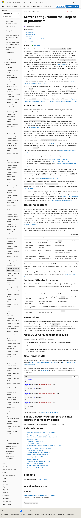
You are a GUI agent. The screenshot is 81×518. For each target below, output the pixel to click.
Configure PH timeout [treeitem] (12, 331)
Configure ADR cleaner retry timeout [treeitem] (13, 90)
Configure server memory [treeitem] (11, 393)
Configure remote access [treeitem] (11, 360)
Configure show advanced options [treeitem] (11, 408)
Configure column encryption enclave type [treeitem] (13, 162)
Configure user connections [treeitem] (11, 437)
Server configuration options (49, 412)
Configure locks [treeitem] (11, 265)
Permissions (28, 36)
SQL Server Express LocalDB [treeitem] (11, 48)
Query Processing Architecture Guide (38, 452)
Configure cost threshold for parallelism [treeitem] (11, 181)
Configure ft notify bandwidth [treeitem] (12, 247)
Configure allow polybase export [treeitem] (11, 115)
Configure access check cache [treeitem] (13, 71)
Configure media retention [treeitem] (11, 300)
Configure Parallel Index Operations (48, 178)
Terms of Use (61, 514)
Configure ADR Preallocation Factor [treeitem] (12, 85)
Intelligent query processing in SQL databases (41, 432)
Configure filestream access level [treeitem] (12, 235)
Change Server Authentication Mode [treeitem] (11, 22)
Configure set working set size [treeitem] (13, 403)
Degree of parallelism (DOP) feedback (61, 200)
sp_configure (45, 370)
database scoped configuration (60, 161)
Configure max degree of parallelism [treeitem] (13, 269)
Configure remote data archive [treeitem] (13, 369)
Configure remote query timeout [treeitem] (13, 384)
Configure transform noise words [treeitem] (12, 422)
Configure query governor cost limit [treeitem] (12, 347)
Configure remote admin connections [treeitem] (12, 365)
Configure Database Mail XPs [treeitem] (12, 196)
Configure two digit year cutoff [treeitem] (13, 427)
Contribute (30, 514)
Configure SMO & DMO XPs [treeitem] (13, 413)
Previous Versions (15, 514)
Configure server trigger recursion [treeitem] (11, 398)
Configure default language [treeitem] (11, 206)
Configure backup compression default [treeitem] (12, 139)
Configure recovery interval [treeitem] (12, 355)
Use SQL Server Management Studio (35, 39)
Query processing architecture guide (38, 435)
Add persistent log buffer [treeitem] (12, 18)
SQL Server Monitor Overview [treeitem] (11, 56)
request (64, 143)
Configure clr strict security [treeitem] (12, 157)
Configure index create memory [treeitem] (13, 257)
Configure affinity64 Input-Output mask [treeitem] (12, 103)
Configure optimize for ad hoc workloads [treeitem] (13, 327)
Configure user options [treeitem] (13, 441)
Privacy (36, 514)
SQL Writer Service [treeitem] (11, 26)
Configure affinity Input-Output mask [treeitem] (13, 95)
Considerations (29, 32)
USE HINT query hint (33, 443)
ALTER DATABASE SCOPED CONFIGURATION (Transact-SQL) (44, 446)
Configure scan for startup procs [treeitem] (12, 389)
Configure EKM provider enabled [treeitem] (13, 220)
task (52, 143)
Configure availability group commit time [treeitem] (12, 125)
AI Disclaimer (4, 514)
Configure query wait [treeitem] (12, 351)
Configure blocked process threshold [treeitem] (12, 144)
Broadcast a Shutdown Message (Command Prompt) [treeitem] (12, 31)
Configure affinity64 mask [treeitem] (12, 108)
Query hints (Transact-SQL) (35, 441)
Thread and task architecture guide (37, 455)
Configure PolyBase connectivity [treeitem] (12, 335)
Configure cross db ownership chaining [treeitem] (12, 187)
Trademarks (69, 514)
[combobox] (11, 13)
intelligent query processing (69, 196)
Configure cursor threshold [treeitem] (11, 191)
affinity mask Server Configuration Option (39, 448)
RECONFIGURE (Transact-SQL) (36, 463)
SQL (30, 11)
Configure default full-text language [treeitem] (13, 201)
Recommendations (30, 34)
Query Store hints (62, 159)
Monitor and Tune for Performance (37, 466)
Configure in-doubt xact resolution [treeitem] (13, 252)
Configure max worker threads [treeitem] (13, 295)
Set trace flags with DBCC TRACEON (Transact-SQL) (42, 437)
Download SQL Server (72, 6)
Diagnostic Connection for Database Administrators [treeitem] (12, 43)
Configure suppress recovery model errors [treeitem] (13, 417)
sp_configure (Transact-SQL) (35, 457)
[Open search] (73, 2)
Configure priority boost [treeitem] (13, 343)
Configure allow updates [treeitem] (11, 120)
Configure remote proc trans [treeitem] (13, 379)
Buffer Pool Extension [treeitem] (11, 60)
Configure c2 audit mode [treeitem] (12, 149)
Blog (22, 514)
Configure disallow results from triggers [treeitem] (12, 215)
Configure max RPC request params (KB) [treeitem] (12, 286)
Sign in (77, 2)
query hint (52, 159)
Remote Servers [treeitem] (10, 52)
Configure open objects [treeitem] (13, 323)
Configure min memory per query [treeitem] (13, 305)
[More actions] (77, 12)
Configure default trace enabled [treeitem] (13, 211)
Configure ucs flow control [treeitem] (12, 432)
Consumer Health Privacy (48, 514)
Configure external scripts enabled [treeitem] (12, 230)
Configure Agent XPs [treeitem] (12, 111)
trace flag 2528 (28, 188)
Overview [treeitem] (9, 67)
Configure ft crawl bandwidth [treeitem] (11, 242)
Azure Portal (60, 6)
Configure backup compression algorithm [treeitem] (13, 135)
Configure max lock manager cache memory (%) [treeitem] (12, 280)
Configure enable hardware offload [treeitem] (11, 225)
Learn (25, 11)
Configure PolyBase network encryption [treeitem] (12, 340)
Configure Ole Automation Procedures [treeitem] (13, 319)
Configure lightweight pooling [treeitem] (13, 262)
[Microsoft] (3, 2)
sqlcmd (31, 362)
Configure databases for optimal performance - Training (39, 495)
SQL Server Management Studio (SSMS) (46, 362)
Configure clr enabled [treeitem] (13, 153)
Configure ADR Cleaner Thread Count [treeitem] (13, 81)
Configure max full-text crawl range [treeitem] (13, 274)
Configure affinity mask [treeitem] (13, 99)
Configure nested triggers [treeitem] (11, 310)
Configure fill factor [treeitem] (12, 238)
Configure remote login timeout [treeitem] (13, 374)
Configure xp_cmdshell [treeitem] (13, 443)
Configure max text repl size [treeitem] (13, 290)
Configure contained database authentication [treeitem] (12, 174)
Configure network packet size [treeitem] (12, 315)
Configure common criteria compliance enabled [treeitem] (12, 167)
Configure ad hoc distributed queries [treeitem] (12, 76)
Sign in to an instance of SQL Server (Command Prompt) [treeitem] (12, 37)
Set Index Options (32, 459)
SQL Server (36, 11)
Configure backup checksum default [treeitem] (11, 130)
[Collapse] (19, 10)
